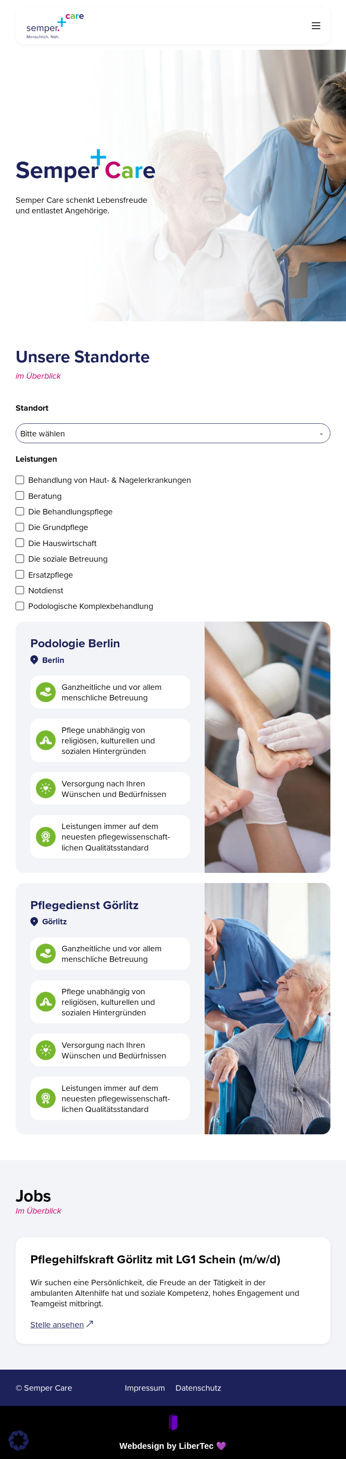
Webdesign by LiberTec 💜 (173, 1446)
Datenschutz (198, 1387)
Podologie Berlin (75, 643)
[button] (18, 1440)
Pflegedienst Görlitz (84, 905)
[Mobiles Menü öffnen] (316, 25)
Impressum (145, 1387)
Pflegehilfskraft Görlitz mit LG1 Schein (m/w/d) (155, 1259)
